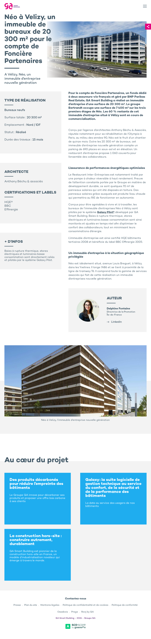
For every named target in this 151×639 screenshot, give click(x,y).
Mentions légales (49, 605)
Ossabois (62, 612)
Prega (74, 612)
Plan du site (30, 605)
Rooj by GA (87, 612)
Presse (17, 605)
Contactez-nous (75, 598)
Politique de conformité (125, 605)
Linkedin (116, 322)
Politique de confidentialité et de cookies (85, 605)
